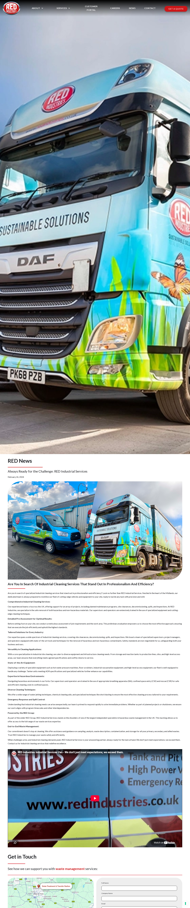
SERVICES (62, 8)
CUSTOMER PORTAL (91, 8)
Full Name (105, 883)
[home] (11, 8)
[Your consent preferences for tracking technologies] (185, 903)
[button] (37, 8)
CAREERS (115, 8)
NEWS (132, 8)
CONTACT (150, 8)
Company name (107, 893)
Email (103, 904)
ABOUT (36, 8)
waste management (70, 869)
